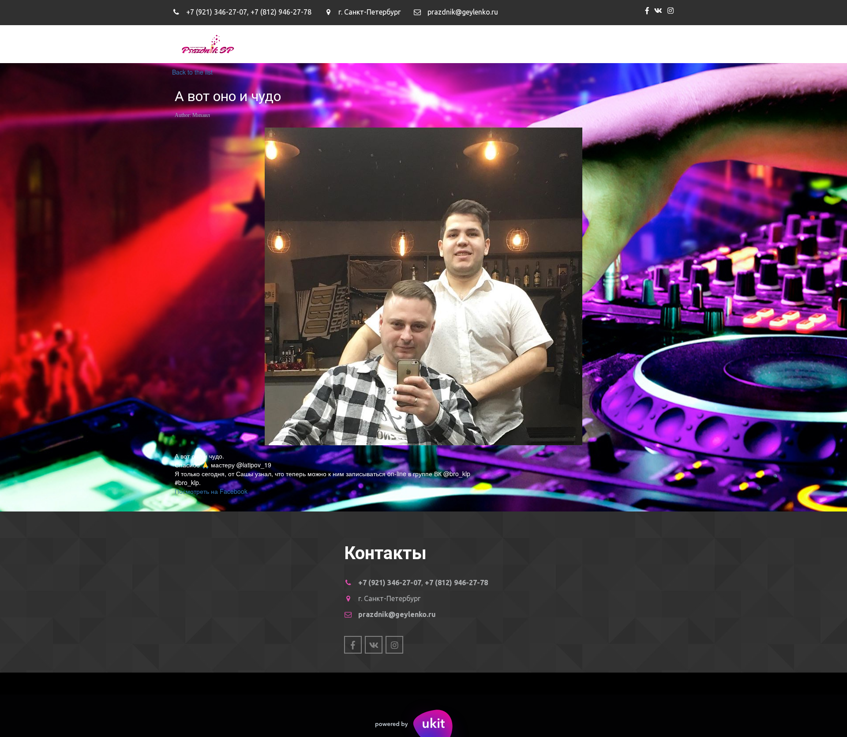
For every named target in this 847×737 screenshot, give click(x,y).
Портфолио (499, 44)
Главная (393, 44)
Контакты (603, 44)
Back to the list (192, 72)
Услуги (553, 44)
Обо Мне (443, 44)
